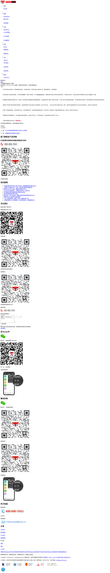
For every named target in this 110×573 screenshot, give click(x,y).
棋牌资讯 (6, 49)
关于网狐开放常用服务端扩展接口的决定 (14, 192)
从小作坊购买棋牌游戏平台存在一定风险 (16, 130)
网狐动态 (6, 53)
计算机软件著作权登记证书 (20, 551)
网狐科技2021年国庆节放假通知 (12, 196)
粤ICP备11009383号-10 (64, 557)
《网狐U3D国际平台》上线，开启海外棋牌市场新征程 (18, 187)
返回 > (2, 82)
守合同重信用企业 (61, 551)
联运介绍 (6, 19)
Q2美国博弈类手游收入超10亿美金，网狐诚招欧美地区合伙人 (20, 185)
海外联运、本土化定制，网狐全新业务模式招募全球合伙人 (19, 195)
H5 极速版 (6, 40)
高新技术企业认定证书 (7, 551)
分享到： (3, 126)
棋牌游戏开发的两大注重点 (12, 133)
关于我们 (6, 62)
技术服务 (6, 23)
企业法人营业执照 (52, 551)
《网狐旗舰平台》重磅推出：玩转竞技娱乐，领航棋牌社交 (19, 200)
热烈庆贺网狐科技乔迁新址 (11, 193)
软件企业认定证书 (32, 551)
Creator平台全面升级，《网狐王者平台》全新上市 (17, 190)
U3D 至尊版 (7, 32)
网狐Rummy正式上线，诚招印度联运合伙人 (15, 189)
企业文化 (6, 66)
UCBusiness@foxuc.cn (61, 560)
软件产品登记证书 (42, 551)
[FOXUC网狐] (8, 3)
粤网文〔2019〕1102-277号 (51, 557)
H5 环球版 (6, 36)
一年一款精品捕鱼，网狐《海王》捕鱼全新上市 (16, 198)
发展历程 (6, 70)
